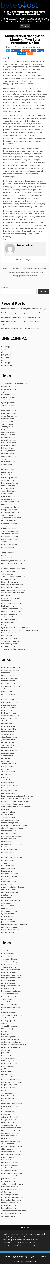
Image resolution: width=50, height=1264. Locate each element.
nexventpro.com (8, 453)
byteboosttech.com (9, 702)
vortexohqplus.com (9, 477)
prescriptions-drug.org (11, 1007)
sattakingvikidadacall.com (12, 584)
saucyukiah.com (8, 951)
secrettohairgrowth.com (11, 1103)
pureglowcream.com (10, 1098)
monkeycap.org (8, 1020)
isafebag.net (6, 1034)
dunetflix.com (6, 884)
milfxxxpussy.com (8, 890)
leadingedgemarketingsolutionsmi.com (18, 796)
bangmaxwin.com (8, 1119)
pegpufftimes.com (9, 964)
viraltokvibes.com (8, 1012)
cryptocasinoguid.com (10, 793)
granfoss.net (6, 1168)
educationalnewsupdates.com (14, 384)
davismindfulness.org (10, 641)
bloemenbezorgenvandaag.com (15, 1101)
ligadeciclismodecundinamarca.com (17, 627)
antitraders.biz (7, 809)
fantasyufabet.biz (8, 729)
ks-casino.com (7, 852)
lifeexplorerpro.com (9, 523)
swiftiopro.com (7, 480)
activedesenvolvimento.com (13, 576)
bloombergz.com (8, 1036)
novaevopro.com (8, 443)
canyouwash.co (8, 675)
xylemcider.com (8, 914)
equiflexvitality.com (9, 571)
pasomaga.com (8, 922)
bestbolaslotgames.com (11, 587)
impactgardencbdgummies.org (14, 924)
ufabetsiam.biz (7, 732)
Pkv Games (40, 47)
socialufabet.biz (8, 753)
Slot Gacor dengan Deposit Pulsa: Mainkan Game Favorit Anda (25, 13)
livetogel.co (6, 555)
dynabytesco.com (9, 496)
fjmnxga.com (6, 1114)
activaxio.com (7, 493)
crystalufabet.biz (8, 772)
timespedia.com (8, 1066)
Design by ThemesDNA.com (25, 1261)
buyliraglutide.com (9, 713)
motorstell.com (7, 1002)
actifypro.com (7, 464)
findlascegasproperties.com (13, 560)
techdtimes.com (8, 681)
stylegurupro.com (8, 499)
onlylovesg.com (8, 574)
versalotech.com (8, 485)
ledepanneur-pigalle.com (12, 1141)
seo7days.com (7, 1095)
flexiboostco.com (8, 386)
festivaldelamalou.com (11, 975)
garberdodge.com (9, 980)
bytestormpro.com (9, 528)
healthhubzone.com (9, 694)
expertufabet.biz (8, 726)
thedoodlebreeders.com (11, 857)
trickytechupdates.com (11, 1200)
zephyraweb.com (8, 432)
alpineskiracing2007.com (11, 1173)
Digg (41, 50)
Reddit (27, 50)
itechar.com (6, 689)
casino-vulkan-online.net (11, 1176)
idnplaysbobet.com (9, 582)
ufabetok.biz (6, 774)
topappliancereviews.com (12, 1197)
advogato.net (7, 1031)
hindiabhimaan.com (9, 1202)
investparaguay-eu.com (11, 844)
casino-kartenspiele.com (12, 1042)
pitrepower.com (8, 1178)
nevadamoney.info (9, 1135)
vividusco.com (7, 421)
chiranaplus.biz (7, 1149)
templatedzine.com (9, 873)
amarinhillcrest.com (9, 1026)
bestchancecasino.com (11, 603)
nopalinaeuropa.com (10, 930)
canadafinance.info (9, 1133)
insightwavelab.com (9, 520)
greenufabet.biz (8, 739)
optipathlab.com (8, 394)
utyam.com (6, 897)
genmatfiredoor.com (10, 558)
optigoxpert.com (8, 459)
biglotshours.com (8, 710)
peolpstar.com (7, 988)
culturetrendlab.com (9, 534)
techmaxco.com (8, 488)
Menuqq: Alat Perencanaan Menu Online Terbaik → (25, 268)
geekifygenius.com (9, 544)
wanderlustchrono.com (11, 531)
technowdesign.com (10, 823)
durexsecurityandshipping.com (14, 825)
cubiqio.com (6, 504)
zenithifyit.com (7, 426)
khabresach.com (8, 1205)
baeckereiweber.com (10, 667)
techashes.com (7, 673)
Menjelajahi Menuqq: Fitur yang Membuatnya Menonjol (24, 308)
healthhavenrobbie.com (11, 563)
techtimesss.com (8, 996)
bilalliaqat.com (7, 606)
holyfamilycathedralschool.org (14, 633)
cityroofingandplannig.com (12, 828)
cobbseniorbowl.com (10, 820)
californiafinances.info (10, 1130)
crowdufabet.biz (8, 780)
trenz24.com (6, 1055)
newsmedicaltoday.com (11, 614)
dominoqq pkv (30, 1237)
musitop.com (6, 895)
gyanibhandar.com (9, 718)
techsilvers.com (7, 865)
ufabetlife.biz (6, 747)
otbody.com (6, 1050)
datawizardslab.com (10, 501)
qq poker (5, 357)
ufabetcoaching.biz (9, 638)
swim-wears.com (8, 983)
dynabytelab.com (8, 397)
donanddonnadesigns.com (12, 566)
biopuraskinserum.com (11, 1127)
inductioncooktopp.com (11, 611)
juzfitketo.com (7, 919)
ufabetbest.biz (7, 758)
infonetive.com (7, 1122)
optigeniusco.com (9, 437)
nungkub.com (7, 908)
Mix (31, 54)
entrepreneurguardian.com (12, 592)
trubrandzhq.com (8, 448)
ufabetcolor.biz (7, 742)
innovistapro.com (8, 472)
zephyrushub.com (8, 392)
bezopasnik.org (7, 1111)
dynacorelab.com (8, 413)
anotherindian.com (9, 911)
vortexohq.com (7, 515)
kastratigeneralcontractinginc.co (15, 798)
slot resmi (11, 1234)
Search (4, 287)
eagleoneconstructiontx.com (13, 568)
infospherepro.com (9, 510)
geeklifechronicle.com (10, 507)
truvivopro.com (7, 418)
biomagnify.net (7, 932)
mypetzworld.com (9, 839)
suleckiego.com (8, 1216)
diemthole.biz (7, 1071)
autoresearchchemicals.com (13, 1211)
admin (10, 47)
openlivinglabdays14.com (12, 804)
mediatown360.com (9, 1181)
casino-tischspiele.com (11, 1047)
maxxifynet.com (7, 408)
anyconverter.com (9, 1063)
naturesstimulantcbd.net (11, 927)
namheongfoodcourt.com (12, 1154)
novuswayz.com (8, 461)
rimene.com (6, 1138)
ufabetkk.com (7, 1074)
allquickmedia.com (9, 1077)
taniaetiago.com (8, 916)
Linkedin (23, 54)
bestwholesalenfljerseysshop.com (15, 801)
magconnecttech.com (10, 550)
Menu (26, 26)
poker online (6, 365)
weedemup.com (8, 601)
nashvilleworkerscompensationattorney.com (20, 630)
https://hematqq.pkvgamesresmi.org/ (19, 1245)
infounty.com (6, 841)
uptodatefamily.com (9, 892)
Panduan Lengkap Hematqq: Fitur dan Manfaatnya (22, 313)
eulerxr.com (6, 542)
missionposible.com (9, 1186)
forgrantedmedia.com (10, 986)
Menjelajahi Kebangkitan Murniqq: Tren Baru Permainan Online (25, 39)
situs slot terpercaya (21, 1239)
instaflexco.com (7, 469)
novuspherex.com (8, 440)
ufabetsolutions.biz (9, 750)
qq (38, 1237)
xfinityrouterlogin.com (10, 1192)
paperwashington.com (11, 598)
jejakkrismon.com (8, 1069)
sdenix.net (5, 1023)
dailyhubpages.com (9, 579)
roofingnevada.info (9, 617)
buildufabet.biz (7, 782)
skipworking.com (8, 1058)
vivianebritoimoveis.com (11, 1015)
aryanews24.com (8, 812)
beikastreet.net (7, 953)
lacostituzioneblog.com (11, 900)
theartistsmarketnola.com (12, 1146)
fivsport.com (6, 871)
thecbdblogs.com (8, 1208)
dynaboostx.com (8, 467)
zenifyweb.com (7, 552)
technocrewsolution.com (11, 1010)
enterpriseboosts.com (10, 1039)
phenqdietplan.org (9, 879)
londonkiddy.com (8, 635)
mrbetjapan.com (8, 1087)
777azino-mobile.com (10, 817)
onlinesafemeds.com (10, 715)
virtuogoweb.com (8, 707)
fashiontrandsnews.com (11, 788)
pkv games (29, 259)
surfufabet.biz (7, 756)
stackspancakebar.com (11, 1152)
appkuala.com (7, 1093)
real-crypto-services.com (12, 836)
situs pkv (4, 349)
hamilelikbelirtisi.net (9, 483)
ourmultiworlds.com (9, 959)
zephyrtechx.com (8, 456)
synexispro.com (7, 622)
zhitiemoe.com (7, 905)
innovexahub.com (8, 410)
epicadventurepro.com (11, 517)
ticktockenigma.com (9, 539)
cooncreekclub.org (9, 961)
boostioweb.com (8, 389)
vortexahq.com (7, 424)
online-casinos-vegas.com (12, 1189)
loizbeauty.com (7, 1061)
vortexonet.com (7, 405)
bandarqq (5, 346)
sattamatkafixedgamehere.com (14, 590)
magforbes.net (7, 1018)
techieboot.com (8, 683)
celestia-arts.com (8, 967)
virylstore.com (7, 999)
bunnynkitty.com (8, 1109)
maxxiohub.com (8, 429)
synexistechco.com (9, 416)
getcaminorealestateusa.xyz (13, 649)
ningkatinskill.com (8, 868)
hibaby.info (6, 595)
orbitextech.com (8, 547)
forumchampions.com (10, 969)
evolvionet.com (7, 400)
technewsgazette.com (10, 1079)
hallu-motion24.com (9, 1162)
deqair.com (6, 863)
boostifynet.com (8, 451)
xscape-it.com (7, 814)
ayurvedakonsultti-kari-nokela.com (16, 806)
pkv (2, 352)
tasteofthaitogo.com (9, 1106)
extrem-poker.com (9, 849)
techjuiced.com (7, 699)
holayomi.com (7, 625)
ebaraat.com (6, 697)
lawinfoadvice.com (9, 876)
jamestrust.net (7, 1053)
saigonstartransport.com (11, 1117)
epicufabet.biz (7, 769)
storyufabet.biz (7, 766)
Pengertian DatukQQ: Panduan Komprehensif (20, 328)
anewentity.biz (7, 1090)
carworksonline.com (9, 994)
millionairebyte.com (9, 643)
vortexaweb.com (8, 434)
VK (35, 50)
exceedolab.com (8, 491)
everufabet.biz (7, 777)
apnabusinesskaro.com (11, 1213)
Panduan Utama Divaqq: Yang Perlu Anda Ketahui (21, 317)
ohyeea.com (6, 903)
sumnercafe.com (8, 881)
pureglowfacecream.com (12, 1082)
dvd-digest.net (7, 1144)
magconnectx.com (9, 619)
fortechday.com (8, 646)
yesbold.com (6, 691)
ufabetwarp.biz (7, 721)
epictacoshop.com (9, 1125)
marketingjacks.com (9, 1194)
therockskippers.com (10, 1165)
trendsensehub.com (9, 536)
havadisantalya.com (9, 678)
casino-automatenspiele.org (13, 1044)
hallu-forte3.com (8, 1160)
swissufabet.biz (7, 734)
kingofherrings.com (9, 1085)
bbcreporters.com (9, 790)
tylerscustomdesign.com (11, 991)
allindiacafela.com (9, 1170)
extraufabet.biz (7, 745)
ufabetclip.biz (7, 723)
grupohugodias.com (10, 860)
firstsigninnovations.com (11, 977)
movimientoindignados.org (12, 887)
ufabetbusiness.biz (9, 737)
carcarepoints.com (9, 855)
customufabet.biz (8, 764)
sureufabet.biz (7, 761)
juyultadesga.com (8, 833)
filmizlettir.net (6, 956)
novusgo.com (7, 526)
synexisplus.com (8, 402)
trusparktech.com (8, 445)
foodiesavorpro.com (10, 512)
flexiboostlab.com (8, 475)
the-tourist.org (7, 1028)
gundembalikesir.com (10, 686)
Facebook (17, 50)
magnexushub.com (9, 705)
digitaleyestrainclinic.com (12, 1184)
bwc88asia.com (8, 847)
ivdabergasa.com (8, 831)
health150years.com (9, 1004)
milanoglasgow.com (10, 1157)
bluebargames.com (9, 972)
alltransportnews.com (10, 785)
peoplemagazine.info (10, 670)
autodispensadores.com (11, 609)
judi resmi (20, 1234)
